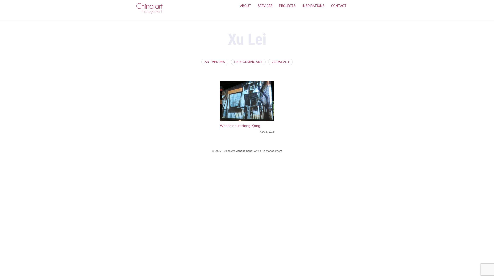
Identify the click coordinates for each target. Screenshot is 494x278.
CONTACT (339, 6)
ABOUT (245, 6)
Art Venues (215, 62)
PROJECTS (287, 6)
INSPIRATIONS (313, 6)
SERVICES (265, 6)
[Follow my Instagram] (354, 6)
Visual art (280, 62)
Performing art (248, 62)
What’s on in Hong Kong (240, 126)
